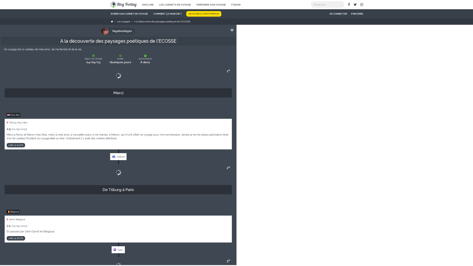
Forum (236, 4)
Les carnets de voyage (175, 4)
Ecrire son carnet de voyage (129, 13)
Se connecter (338, 13)
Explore (148, 4)
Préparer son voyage (211, 4)
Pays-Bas (15, 115)
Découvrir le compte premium (203, 14)
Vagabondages (122, 31)
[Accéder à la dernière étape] (232, 30)
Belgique (14, 211)
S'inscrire (357, 13)
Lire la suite (15, 145)
